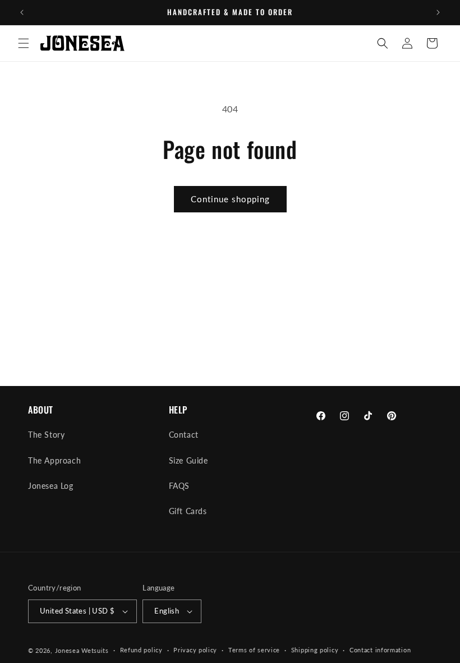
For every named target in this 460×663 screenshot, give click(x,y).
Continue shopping (230, 199)
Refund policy (141, 649)
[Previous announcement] (22, 12)
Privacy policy (195, 649)
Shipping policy (315, 649)
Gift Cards (188, 511)
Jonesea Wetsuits (82, 650)
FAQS (179, 486)
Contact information (380, 649)
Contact (184, 434)
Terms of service (254, 649)
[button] (23, 43)
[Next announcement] (438, 12)
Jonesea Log (50, 486)
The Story (46, 434)
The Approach (54, 460)
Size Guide (188, 460)
